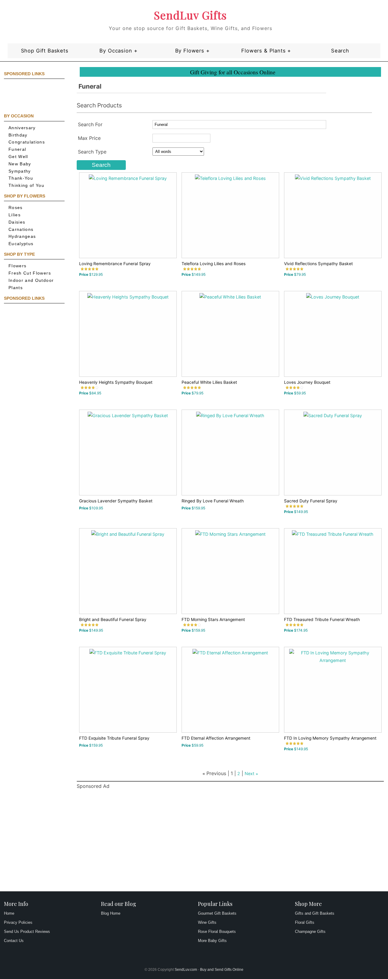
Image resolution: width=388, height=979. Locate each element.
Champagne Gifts (310, 931)
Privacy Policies (18, 922)
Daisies (16, 222)
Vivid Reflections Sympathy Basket (318, 263)
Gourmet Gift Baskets (217, 913)
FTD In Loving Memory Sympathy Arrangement (330, 738)
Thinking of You (26, 185)
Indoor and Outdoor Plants (31, 284)
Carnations (21, 229)
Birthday (18, 135)
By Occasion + (118, 51)
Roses (15, 207)
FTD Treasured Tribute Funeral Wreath (322, 619)
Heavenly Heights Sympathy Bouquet (115, 382)
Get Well (18, 156)
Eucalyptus (21, 243)
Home (9, 913)
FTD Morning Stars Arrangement (213, 619)
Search (340, 51)
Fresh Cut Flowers (29, 273)
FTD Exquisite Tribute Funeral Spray (114, 738)
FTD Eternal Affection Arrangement (216, 738)
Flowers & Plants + (266, 51)
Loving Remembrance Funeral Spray (115, 263)
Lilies (14, 215)
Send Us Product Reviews (27, 931)
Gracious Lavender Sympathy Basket (115, 500)
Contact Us (14, 940)
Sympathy (19, 171)
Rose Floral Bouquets (217, 931)
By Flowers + (192, 51)
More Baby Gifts (212, 940)
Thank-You (20, 178)
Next (249, 773)
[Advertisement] (31, 95)
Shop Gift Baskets (45, 51)
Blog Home (110, 913)
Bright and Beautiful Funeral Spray (112, 619)
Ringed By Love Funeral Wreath (213, 500)
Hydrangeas (22, 236)
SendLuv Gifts (190, 15)
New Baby (19, 164)
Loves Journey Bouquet (307, 382)
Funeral (17, 149)
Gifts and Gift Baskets (314, 913)
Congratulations (26, 142)
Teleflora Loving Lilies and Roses (214, 263)
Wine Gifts (207, 922)
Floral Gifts (304, 922)
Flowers (17, 266)
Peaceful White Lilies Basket (209, 382)
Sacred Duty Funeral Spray (310, 500)
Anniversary (22, 128)
